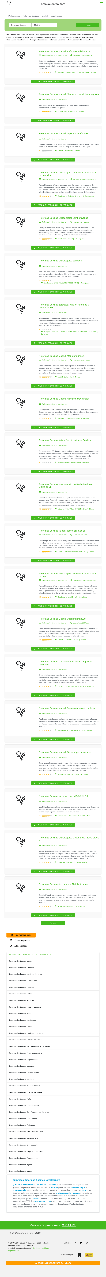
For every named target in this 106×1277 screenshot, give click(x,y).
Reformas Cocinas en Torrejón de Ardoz (25, 1007)
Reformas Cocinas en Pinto (20, 1099)
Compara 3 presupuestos (53, 1225)
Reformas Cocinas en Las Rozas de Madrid (26, 1033)
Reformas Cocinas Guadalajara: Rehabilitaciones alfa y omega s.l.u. (67, 173)
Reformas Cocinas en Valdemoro (22, 1066)
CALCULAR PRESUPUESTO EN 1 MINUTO (54, 1263)
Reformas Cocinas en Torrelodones (23, 1158)
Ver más (53, 923)
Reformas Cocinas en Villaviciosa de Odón (26, 1132)
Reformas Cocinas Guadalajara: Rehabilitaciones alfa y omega (67, 574)
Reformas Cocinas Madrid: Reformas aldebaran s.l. (65, 51)
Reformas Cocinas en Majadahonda (23, 1059)
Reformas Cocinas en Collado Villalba (24, 1073)
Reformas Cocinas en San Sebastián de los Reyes (29, 1046)
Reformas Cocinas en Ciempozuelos (23, 1145)
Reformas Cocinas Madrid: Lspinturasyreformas (63, 133)
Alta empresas (20, 946)
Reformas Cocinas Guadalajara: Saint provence (63, 218)
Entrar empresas (22, 940)
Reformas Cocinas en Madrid (20, 961)
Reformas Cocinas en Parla (20, 1013)
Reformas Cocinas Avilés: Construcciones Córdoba (65, 440)
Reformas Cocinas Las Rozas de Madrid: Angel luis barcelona (65, 662)
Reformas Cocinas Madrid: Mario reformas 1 (62, 356)
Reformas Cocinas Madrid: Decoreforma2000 (62, 619)
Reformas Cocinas (31, 16)
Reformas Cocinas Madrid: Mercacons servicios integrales (69, 94)
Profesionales (14, 16)
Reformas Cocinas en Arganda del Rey (24, 1086)
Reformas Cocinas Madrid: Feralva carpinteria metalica (67, 708)
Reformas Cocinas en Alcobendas (22, 1020)
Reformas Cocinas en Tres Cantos (23, 1119)
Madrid (45, 16)
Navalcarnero (56, 16)
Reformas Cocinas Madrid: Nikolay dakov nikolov (64, 398)
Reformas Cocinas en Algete (20, 1165)
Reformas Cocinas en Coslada (21, 1027)
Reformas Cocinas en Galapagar (22, 1125)
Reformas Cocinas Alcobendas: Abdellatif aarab (63, 884)
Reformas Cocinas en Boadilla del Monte (25, 1092)
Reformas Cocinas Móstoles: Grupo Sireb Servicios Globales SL (65, 485)
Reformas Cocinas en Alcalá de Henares (25, 974)
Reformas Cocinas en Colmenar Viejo (24, 1105)
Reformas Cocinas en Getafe (20, 994)
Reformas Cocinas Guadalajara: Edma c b (60, 260)
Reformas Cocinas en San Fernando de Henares (29, 1112)
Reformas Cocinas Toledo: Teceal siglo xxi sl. (62, 530)
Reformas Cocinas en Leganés (21, 987)
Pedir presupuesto (23, 935)
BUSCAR (87, 25)
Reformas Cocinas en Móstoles (21, 967)
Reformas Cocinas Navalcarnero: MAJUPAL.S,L (63, 796)
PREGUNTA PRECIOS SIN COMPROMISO (55, 81)
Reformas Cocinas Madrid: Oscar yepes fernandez (65, 752)
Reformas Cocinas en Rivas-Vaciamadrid (25, 1053)
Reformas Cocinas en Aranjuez (21, 1079)
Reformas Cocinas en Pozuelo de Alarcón (26, 1040)
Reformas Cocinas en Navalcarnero (23, 1138)
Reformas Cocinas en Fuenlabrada (23, 981)
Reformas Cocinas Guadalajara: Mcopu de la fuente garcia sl (69, 839)
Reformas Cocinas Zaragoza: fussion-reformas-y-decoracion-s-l (64, 306)
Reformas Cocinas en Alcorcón (21, 1000)
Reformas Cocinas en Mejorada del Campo (26, 1151)
